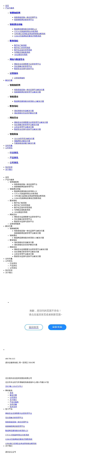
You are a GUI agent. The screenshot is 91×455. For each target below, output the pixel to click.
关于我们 (8, 169)
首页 (7, 6)
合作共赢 (8, 146)
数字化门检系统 (20, 45)
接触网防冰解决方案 (22, 141)
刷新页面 (57, 327)
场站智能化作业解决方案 (24, 111)
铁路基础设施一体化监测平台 (25, 17)
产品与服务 (9, 8)
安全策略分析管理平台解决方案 (26, 125)
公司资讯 (8, 148)
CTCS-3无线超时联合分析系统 (26, 31)
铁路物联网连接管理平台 (24, 20)
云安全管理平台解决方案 (24, 127)
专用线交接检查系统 (22, 52)
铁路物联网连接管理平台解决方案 (27, 92)
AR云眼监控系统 (20, 55)
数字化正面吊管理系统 (23, 50)
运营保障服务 (19, 78)
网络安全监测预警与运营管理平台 (27, 64)
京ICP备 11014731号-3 (13, 386)
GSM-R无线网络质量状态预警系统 (27, 36)
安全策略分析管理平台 (23, 66)
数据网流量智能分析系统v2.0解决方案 (29, 101)
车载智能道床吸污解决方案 (25, 143)
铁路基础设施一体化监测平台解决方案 (29, 90)
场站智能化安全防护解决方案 (25, 113)
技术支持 (8, 167)
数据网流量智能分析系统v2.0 (25, 29)
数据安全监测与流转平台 (24, 69)
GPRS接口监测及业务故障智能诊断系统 (29, 34)
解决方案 (8, 80)
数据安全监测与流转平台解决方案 (27, 129)
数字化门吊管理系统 (22, 48)
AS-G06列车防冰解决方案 (24, 139)
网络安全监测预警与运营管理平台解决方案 (31, 122)
